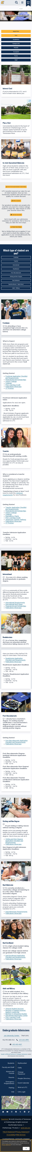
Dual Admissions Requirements (16, 912)
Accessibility (11, 1135)
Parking (11, 1088)
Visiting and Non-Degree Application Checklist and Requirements (14, 840)
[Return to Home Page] (3, 1111)
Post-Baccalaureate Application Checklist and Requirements (16, 741)
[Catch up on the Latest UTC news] (29, 1111)
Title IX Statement (9, 1132)
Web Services (21, 1135)
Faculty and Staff (8, 1067)
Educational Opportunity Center (16, 1015)
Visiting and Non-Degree (16, 276)
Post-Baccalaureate (16, 272)
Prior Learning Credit (12, 385)
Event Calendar (23, 1083)
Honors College (11, 381)
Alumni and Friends (10, 1072)
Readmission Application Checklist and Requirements (15, 659)
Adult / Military (16, 288)
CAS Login (21, 1092)
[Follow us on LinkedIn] (24, 1111)
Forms (16, 56)
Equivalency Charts (12, 516)
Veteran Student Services (14, 1008)
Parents (16, 47)
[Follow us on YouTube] (7, 1111)
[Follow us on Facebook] (16, 1111)
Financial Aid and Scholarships (15, 380)
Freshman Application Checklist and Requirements (16, 377)
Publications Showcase (13, 386)
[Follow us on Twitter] (20, 1111)
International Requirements (15, 602)
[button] (16, 81)
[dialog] (16, 1146)
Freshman (16, 257)
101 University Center (11, 1035)
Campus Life (16, 43)
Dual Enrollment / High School (16, 284)
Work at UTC (22, 1087)
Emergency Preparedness (9, 1082)
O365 (20, 1067)
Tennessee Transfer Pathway (15, 519)
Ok (26, 1148)
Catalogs (8, 383)
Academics (16, 39)
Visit (16, 35)
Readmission (16, 268)
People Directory (24, 1078)
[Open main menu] (22, 2)
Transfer (16, 261)
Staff (16, 60)
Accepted (16, 51)
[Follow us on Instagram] (12, 1111)
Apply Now (16, 31)
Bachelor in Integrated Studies (16, 1014)
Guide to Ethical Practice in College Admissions (14, 1054)
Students (11, 1063)
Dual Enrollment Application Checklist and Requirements (15, 956)
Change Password (21, 1073)
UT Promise (9, 388)
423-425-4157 (17, 1044)
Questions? (5, 1119)
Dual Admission (16, 280)
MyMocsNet (22, 1063)
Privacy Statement (22, 1132)
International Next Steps (14, 604)
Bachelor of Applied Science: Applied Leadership (15, 1011)
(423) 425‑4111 (25, 1128)
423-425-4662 (24, 1040)
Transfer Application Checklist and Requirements (15, 508)
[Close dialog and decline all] (30, 1141)
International (16, 265)
